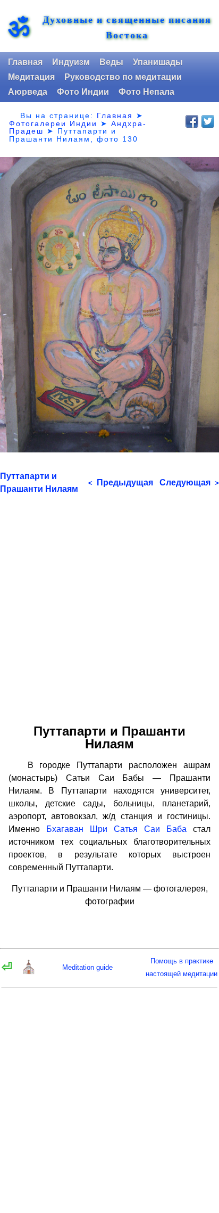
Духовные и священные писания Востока (127, 27)
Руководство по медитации (123, 76)
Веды (111, 62)
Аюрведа (27, 91)
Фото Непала (146, 91)
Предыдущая (120, 482)
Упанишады (158, 62)
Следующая (189, 482)
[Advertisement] (109, 605)
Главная (25, 62)
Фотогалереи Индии (53, 123)
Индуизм (71, 62)
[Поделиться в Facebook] (192, 121)
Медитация (31, 76)
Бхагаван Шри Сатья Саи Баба (116, 829)
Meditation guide (87, 967)
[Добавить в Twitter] (207, 121)
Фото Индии (83, 91)
